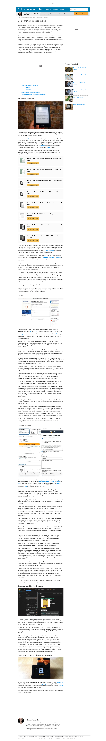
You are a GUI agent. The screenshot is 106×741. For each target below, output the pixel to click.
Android (51, 257)
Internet (62, 9)
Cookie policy (72, 736)
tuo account (54, 334)
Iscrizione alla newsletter (40, 736)
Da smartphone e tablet (29, 89)
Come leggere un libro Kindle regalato (30, 92)
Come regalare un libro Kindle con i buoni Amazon (33, 94)
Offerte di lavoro (58, 736)
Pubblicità (52, 736)
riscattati (61, 685)
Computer (48, 9)
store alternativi (26, 485)
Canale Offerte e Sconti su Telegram (31, 13)
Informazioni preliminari (27, 83)
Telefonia (55, 9)
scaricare (53, 636)
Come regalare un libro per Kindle (29, 85)
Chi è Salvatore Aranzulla (29, 736)
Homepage (20, 736)
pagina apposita (45, 684)
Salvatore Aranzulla (22, 22)
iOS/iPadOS (58, 257)
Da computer (27, 87)
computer (45, 257)
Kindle (49, 147)
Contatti (47, 736)
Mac (36, 331)
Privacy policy (65, 736)
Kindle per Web (22, 259)
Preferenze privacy (79, 736)
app (26, 486)
